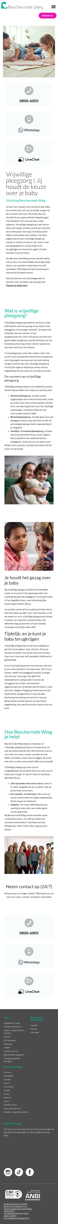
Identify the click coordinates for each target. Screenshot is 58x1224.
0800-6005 (29, 101)
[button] (53, 6)
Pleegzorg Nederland (16, 285)
